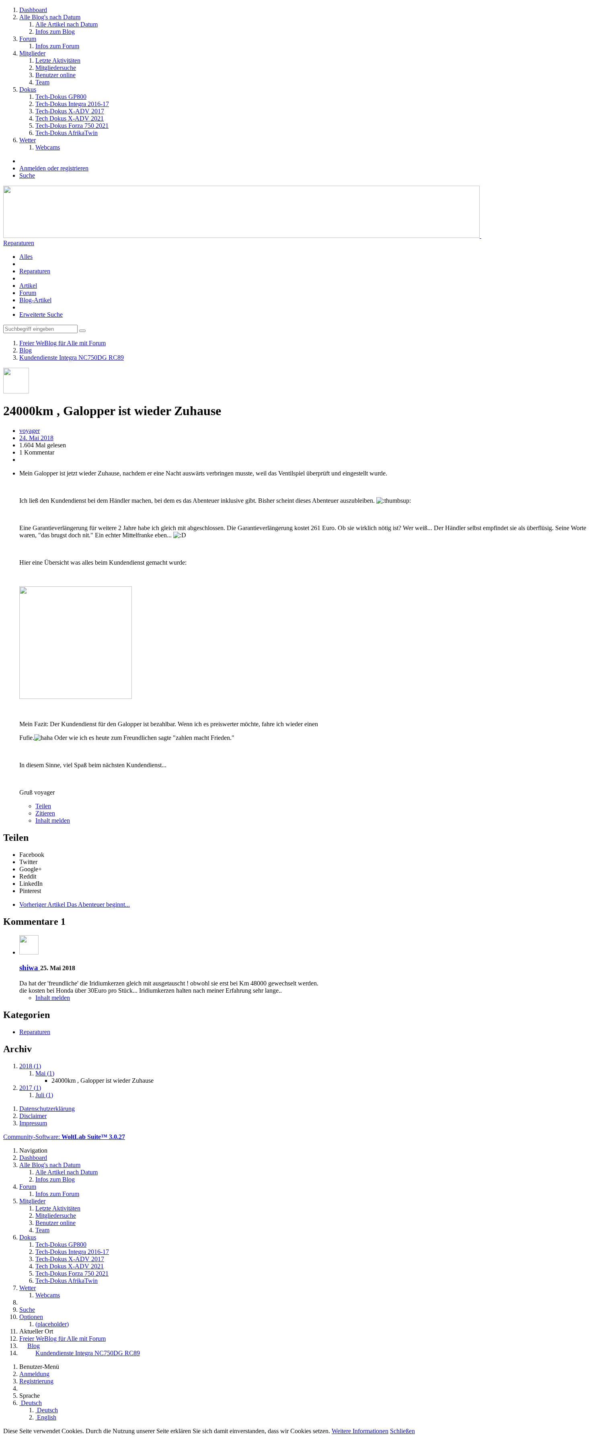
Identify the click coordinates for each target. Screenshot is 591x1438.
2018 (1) (30, 1066)
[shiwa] (29, 952)
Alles (26, 256)
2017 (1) (30, 1087)
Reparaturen (18, 243)
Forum (27, 292)
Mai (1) (44, 1073)
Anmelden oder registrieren (53, 168)
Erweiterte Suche (41, 314)
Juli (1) (44, 1095)
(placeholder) (52, 1324)
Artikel (28, 285)
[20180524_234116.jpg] (75, 696)
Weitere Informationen (360, 1431)
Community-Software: (64, 1136)
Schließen (402, 1431)
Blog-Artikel (35, 300)
